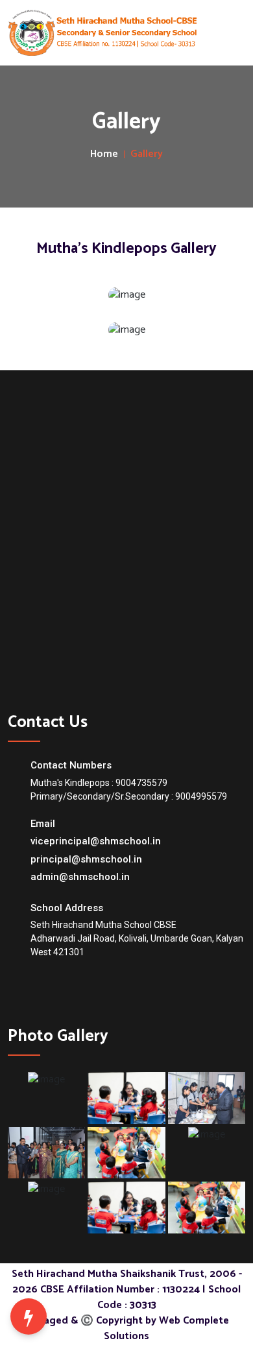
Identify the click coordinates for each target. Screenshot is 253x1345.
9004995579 (201, 796)
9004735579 (141, 783)
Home (104, 154)
